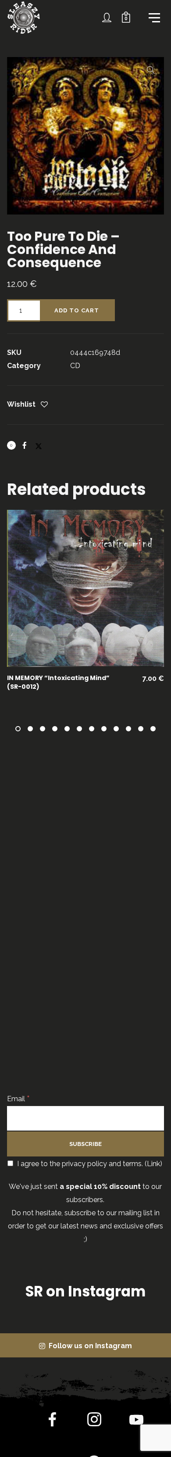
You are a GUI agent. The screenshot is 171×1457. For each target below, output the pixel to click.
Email (18, 1099)
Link (153, 1164)
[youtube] (136, 1427)
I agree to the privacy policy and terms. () (88, 1164)
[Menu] (153, 17)
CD (75, 366)
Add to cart (76, 310)
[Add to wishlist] (44, 405)
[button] (150, 70)
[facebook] (52, 1421)
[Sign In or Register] (107, 17)
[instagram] (94, 1421)
